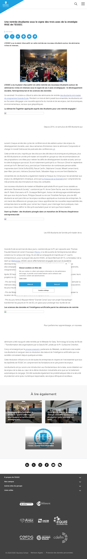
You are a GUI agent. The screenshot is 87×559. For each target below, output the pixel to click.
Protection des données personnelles (59, 553)
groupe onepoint (32, 349)
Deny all (57, 284)
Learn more (23, 278)
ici (53, 149)
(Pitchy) (37, 252)
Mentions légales (37, 553)
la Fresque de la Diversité (52, 179)
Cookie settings (43, 290)
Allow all (30, 284)
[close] (66, 264)
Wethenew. (15, 261)
